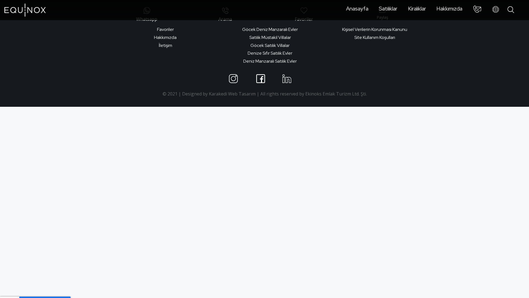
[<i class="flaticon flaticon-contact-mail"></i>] (477, 10)
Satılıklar (388, 8)
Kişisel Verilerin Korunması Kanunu (374, 29)
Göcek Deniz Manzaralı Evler (270, 29)
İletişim (165, 45)
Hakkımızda (449, 8)
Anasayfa (357, 8)
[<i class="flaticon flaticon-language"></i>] (495, 9)
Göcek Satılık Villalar (270, 45)
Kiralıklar (417, 8)
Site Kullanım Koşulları (374, 37)
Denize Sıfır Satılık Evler (270, 53)
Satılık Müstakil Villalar (270, 37)
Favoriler (165, 29)
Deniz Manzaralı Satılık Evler (270, 61)
